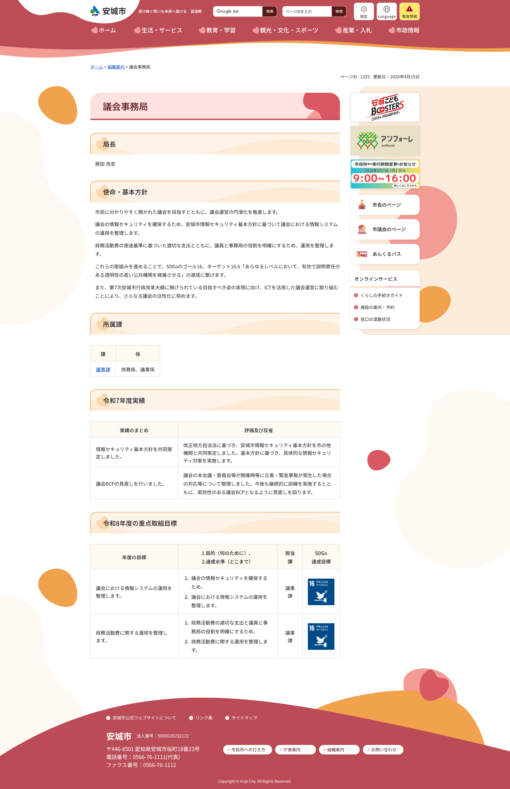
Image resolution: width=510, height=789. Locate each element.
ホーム (96, 66)
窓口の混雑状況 (375, 319)
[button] (364, 11)
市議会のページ (389, 229)
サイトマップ (244, 717)
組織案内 (116, 66)
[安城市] (108, 11)
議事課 (103, 369)
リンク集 (204, 717)
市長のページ (386, 204)
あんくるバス (386, 253)
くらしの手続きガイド (381, 295)
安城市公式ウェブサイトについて (144, 717)
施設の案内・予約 (377, 307)
